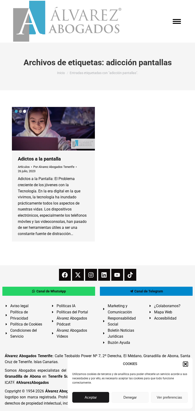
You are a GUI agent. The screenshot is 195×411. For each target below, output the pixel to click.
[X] (78, 275)
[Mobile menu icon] (177, 21)
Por (53, 167)
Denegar (130, 397)
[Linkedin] (104, 275)
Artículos (24, 167)
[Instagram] (91, 275)
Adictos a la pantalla (39, 159)
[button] (185, 364)
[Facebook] (65, 275)
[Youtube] (117, 275)
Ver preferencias (169, 397)
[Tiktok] (130, 275)
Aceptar (91, 397)
